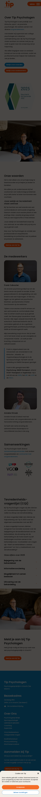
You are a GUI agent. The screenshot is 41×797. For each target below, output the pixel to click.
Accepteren (20, 787)
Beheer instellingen (21, 792)
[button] (38, 773)
